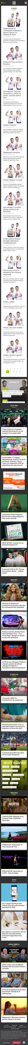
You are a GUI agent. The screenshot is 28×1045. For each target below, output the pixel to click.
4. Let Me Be (6, 775)
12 (19, 372)
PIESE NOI (14, 793)
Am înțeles (17, 1042)
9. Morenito (14, 783)
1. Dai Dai (5, 767)
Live (3, 3)
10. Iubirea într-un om (9, 787)
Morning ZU (14, 382)
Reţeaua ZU (14, 1025)
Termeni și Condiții (15, 1028)
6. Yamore (6, 779)
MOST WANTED (15, 763)
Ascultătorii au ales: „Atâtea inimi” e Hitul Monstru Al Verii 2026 (13, 394)
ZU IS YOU (14, 406)
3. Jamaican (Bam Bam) (10, 771)
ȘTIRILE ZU (14, 674)
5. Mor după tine (18, 775)
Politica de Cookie (22, 1027)
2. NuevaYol (15, 767)
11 (16, 372)
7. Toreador (15, 779)
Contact (21, 1025)
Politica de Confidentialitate (10, 1027)
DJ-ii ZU (6, 1025)
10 (13, 372)
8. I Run (5, 783)
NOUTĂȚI (14, 580)
